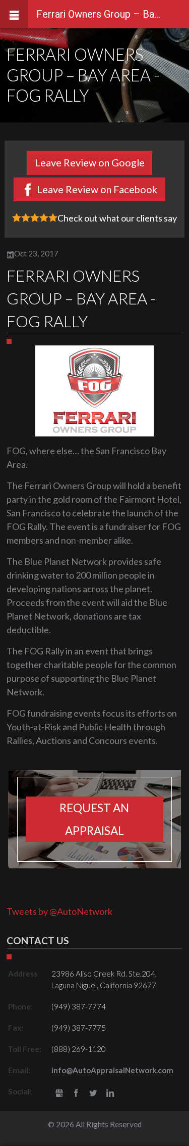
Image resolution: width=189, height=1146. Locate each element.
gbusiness (59, 1093)
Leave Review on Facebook (97, 189)
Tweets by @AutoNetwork (59, 911)
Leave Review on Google (90, 162)
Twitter (93, 1093)
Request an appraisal (94, 819)
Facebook (76, 1093)
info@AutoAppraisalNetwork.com (112, 1070)
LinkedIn (110, 1093)
